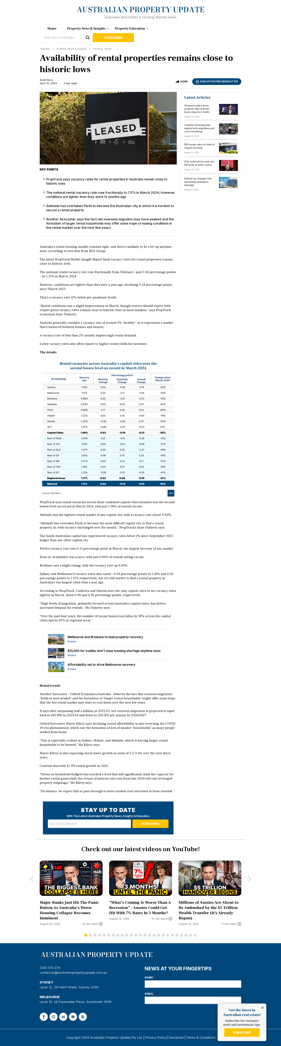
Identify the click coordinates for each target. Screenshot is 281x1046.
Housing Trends (102, 48)
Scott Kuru (46, 80)
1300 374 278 (50, 968)
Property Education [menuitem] (130, 28)
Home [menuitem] (52, 28)
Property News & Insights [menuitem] (86, 28)
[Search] (87, 38)
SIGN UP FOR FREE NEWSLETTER (219, 81)
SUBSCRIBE (242, 1032)
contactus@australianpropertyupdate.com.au (73, 973)
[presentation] (31, 879)
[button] (85, 935)
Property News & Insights (71, 48)
